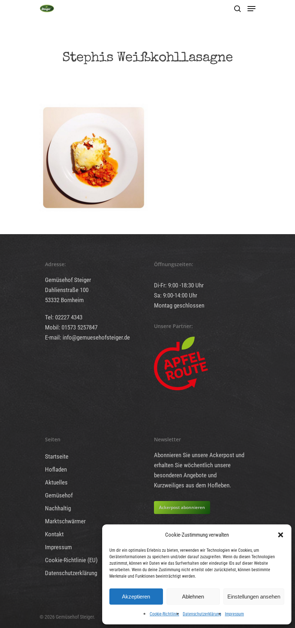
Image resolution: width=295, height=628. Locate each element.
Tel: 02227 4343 (63, 317)
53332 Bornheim (64, 300)
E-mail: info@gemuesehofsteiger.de (87, 337)
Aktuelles (56, 482)
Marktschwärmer (65, 521)
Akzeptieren (136, 596)
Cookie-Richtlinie (164, 613)
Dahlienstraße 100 (66, 289)
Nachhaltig (58, 508)
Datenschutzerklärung (202, 613)
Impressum (234, 613)
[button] (280, 534)
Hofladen (56, 469)
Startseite (56, 456)
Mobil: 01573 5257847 (71, 327)
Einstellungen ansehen (253, 596)
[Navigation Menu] (251, 8)
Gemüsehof (59, 495)
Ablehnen (193, 596)
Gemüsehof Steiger (68, 279)
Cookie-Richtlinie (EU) (71, 560)
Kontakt (54, 534)
